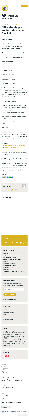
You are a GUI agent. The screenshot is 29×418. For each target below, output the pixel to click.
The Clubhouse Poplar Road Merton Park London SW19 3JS (5, 370)
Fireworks (10, 339)
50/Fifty (8, 332)
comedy (16, 334)
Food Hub (18, 339)
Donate (16, 338)
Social (5, 317)
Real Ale (18, 343)
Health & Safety (5, 396)
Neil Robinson (15, 24)
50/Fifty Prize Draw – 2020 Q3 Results (14, 237)
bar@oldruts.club (9, 387)
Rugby (22, 343)
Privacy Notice (4, 400)
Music (20, 341)
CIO (12, 334)
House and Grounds (8, 312)
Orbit (11, 343)
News (21, 24)
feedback (5, 339)
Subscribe (9, 295)
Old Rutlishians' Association (9, 16)
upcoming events (8, 319)
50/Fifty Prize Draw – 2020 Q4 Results (14, 242)
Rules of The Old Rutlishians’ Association (11, 402)
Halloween (16, 341)
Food (13, 339)
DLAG (12, 338)
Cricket (5, 310)
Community (7, 336)
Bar (6, 334)
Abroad (16, 332)
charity (9, 334)
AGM (20, 332)
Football (22, 339)
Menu (25, 6)
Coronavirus (15, 336)
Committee (21, 334)
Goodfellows (5, 341)
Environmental (22, 338)
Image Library (4, 398)
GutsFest (11, 341)
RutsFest (6, 345)
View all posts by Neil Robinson (11, 190)
